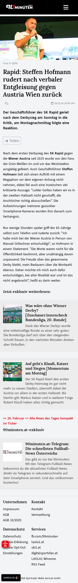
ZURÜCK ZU (9, 577)
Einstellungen (13, 553)
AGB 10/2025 (12, 520)
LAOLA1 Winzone (43, 559)
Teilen (13, 141)
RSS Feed (38, 564)
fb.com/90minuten (44, 536)
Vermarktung (40, 515)
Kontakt (37, 509)
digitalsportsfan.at (44, 553)
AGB (6, 515)
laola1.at (37, 542)
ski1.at (36, 547)
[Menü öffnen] (66, 7)
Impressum (11, 509)
